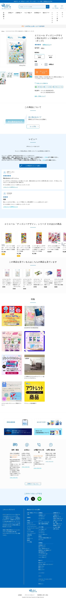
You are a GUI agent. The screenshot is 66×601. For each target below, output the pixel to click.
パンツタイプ (41, 516)
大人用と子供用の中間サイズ (45, 538)
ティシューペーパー (31, 524)
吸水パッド (41, 568)
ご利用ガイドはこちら (33, 484)
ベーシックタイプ (42, 555)
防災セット (41, 583)
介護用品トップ (42, 515)
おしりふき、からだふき (44, 522)
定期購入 (3, 15)
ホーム (3, 31)
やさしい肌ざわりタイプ (44, 548)
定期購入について (57, 525)
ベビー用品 (27, 12)
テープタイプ (41, 518)
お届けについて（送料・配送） (57, 521)
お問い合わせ (56, 529)
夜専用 (40, 536)
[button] (41, 83)
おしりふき (41, 539)
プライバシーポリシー (29, 595)
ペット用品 (57, 16)
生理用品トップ (42, 545)
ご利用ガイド (56, 515)
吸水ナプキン (41, 566)
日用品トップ (30, 523)
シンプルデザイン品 (43, 553)
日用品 (10, 12)
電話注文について (57, 516)
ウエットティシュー (31, 533)
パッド (40, 520)
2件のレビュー (47, 44)
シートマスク (52, 17)
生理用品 (36, 12)
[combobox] (34, 6)
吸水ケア (45, 12)
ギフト (62, 14)
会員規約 (20, 595)
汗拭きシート (30, 538)
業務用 (28, 540)
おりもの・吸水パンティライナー (46, 564)
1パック (40, 56)
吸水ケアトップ (42, 562)
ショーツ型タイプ (42, 557)
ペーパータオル (30, 531)
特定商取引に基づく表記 (42, 595)
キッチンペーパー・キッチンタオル (33, 529)
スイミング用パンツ (43, 534)
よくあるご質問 (56, 527)
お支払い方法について (58, 518)
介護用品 (18, 12)
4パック (51, 56)
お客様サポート (56, 512)
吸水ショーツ (41, 569)
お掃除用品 (29, 535)
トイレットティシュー (32, 526)
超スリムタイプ (42, 546)
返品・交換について (40, 96)
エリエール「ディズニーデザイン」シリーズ (45, 579)
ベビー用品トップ (42, 529)
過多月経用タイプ (42, 552)
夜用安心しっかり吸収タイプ (45, 550)
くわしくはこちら (14, 477)
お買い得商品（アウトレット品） (33, 513)
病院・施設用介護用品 (43, 523)
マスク (28, 536)
